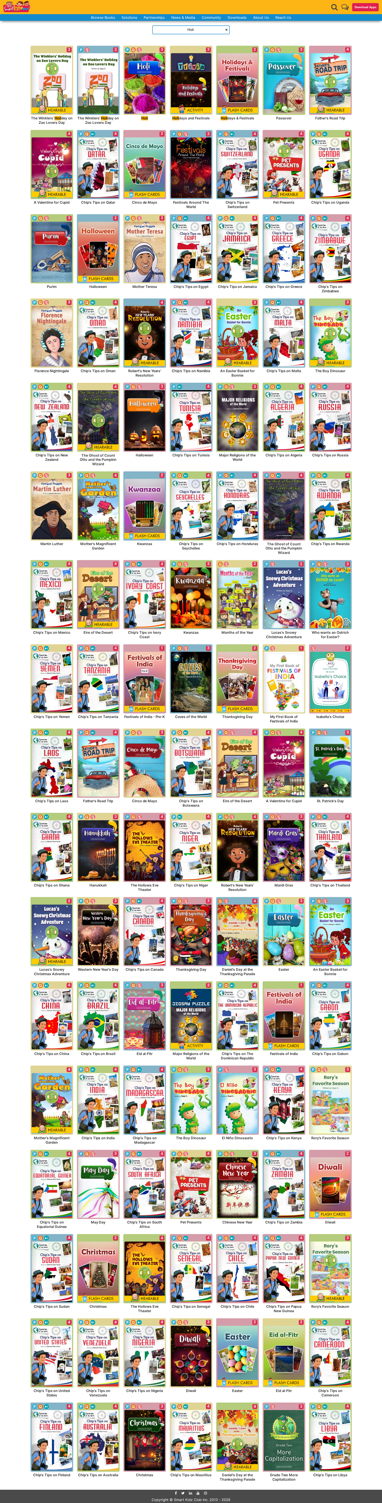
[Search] (334, 7)
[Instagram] (205, 1493)
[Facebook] (176, 1493)
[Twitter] (183, 1493)
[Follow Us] (345, 7)
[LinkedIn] (190, 1493)
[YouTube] (198, 1493)
